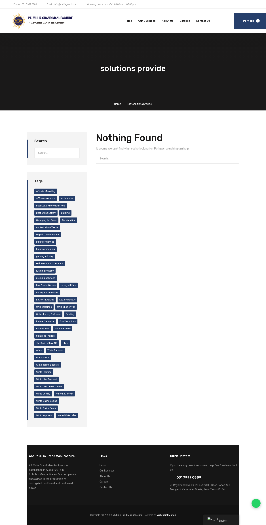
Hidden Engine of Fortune (49, 263)
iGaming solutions (45, 278)
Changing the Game (46, 220)
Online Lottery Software (48, 314)
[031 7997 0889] (171, 477)
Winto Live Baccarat (46, 379)
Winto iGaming (44, 372)
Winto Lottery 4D (64, 393)
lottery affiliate (68, 285)
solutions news (63, 328)
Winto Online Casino (46, 401)
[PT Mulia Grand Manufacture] (33, 21)
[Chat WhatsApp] (256, 503)
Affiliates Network (45, 198)
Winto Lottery (43, 393)
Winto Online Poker (46, 408)
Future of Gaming (45, 241)
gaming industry (44, 256)
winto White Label (67, 415)
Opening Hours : (95, 4)
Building (65, 213)
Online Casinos (44, 307)
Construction (68, 220)
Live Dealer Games (46, 285)
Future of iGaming (45, 249)
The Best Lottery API (46, 343)
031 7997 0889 (189, 477)
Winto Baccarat (55, 350)
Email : (50, 4)
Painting (70, 314)
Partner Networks (45, 321)
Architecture (66, 198)
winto (39, 350)
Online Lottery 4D (66, 307)
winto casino (43, 357)
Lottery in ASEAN (45, 299)
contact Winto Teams (47, 227)
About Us (167, 20)
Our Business (146, 20)
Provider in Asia (68, 321)
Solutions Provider (45, 335)
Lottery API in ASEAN (47, 292)
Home (128, 20)
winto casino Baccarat (47, 364)
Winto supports (44, 415)
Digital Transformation (48, 234)
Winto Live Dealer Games (49, 386)
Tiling (65, 343)
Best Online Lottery (46, 213)
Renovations (42, 328)
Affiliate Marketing (45, 191)
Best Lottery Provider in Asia (50, 205)
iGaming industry (45, 270)
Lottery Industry (67, 299)
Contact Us (203, 20)
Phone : (17, 4)
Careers (185, 20)
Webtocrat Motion (166, 515)
